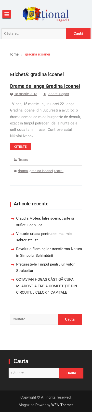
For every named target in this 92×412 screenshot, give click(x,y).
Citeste (20, 146)
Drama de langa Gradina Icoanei (45, 86)
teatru (59, 171)
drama (23, 171)
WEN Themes (62, 405)
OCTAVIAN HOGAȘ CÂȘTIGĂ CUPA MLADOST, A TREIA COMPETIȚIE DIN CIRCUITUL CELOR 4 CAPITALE (46, 286)
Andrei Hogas (58, 94)
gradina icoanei (41, 171)
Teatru (23, 160)
